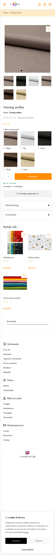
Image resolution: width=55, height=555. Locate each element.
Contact (6, 431)
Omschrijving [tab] (11, 205)
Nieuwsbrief (8, 417)
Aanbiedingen (8, 390)
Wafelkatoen (8, 257)
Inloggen (6, 404)
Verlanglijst (7, 413)
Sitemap (6, 440)
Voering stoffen (16, 13)
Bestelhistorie (8, 408)
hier (27, 532)
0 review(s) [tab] (10, 214)
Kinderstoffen (34, 257)
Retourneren (8, 435)
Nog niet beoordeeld (25, 118)
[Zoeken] (50, 4)
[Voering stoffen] (27, 72)
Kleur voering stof (11, 130)
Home (5, 13)
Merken (6, 386)
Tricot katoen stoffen (12, 298)
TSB (33, 457)
